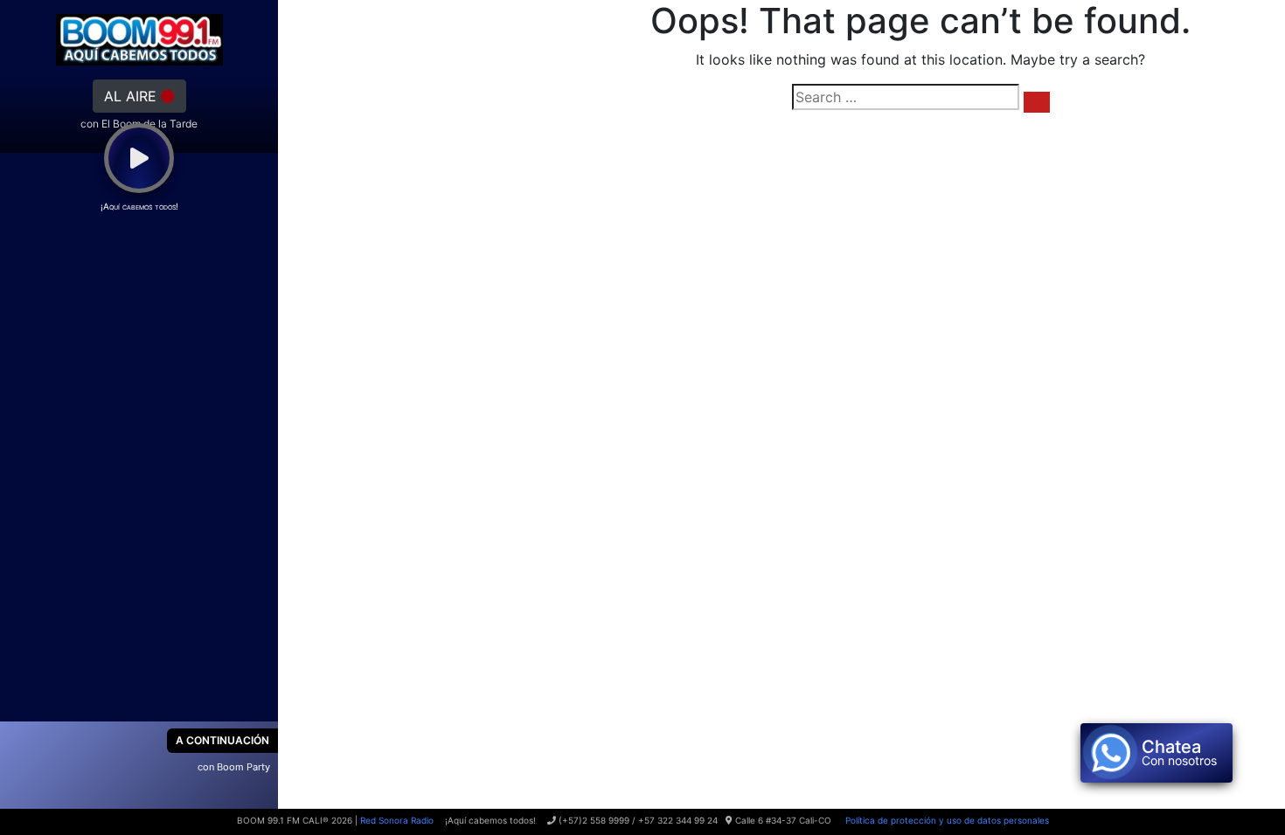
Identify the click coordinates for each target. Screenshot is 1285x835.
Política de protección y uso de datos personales (946, 820)
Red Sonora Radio (397, 820)
